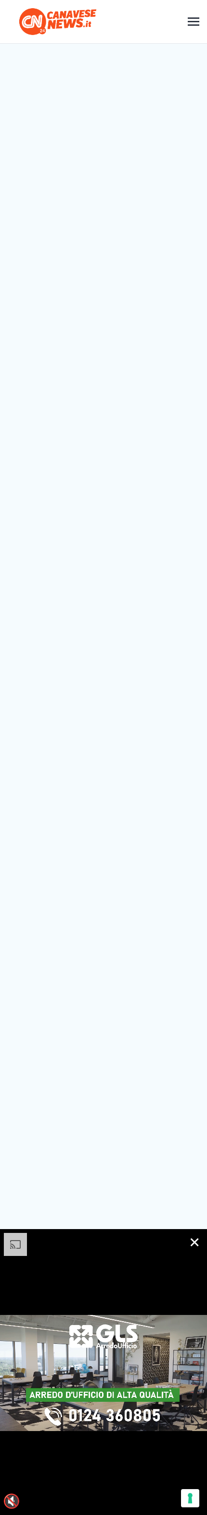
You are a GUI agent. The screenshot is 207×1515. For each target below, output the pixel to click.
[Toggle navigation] (193, 21)
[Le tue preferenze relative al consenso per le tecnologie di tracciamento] (190, 1498)
